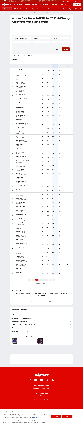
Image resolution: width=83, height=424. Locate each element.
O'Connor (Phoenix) (20, 158)
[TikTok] (64, 1)
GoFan (36, 402)
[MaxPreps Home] (6, 4)
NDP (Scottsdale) (19, 195)
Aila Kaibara (19, 198)
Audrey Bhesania (20, 156)
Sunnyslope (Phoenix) (20, 100)
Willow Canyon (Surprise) (21, 141)
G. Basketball (18, 4)
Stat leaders (58, 9)
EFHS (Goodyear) (19, 153)
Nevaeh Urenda (20, 111)
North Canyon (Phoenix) (21, 96)
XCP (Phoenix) (19, 87)
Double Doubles (41, 295)
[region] (41, 416)
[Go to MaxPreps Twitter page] (47, 380)
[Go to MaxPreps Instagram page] (41, 380)
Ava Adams (18, 94)
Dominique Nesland (21, 86)
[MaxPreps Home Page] (33, 13)
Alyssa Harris (19, 272)
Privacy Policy (45, 388)
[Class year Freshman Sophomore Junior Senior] (41, 42)
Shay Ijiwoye (19, 128)
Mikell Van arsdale (20, 161)
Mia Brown (18, 231)
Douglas (17, 149)
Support (40, 395)
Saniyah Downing (20, 181)
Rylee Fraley (19, 136)
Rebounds (27, 293)
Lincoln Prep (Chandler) (21, 236)
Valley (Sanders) (19, 269)
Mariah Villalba (19, 252)
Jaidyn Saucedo (20, 260)
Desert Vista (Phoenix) (20, 129)
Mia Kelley (18, 210)
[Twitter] (75, 1)
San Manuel (18, 253)
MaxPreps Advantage (41, 405)
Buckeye (17, 216)
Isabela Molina (19, 115)
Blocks (60, 293)
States (39, 9)
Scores (44, 9)
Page (17, 274)
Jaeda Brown (19, 132)
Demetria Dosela (20, 103)
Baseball (35, 4)
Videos (76, 9)
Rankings (50, 9)
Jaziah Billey (19, 119)
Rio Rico (17, 79)
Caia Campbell (19, 107)
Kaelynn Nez (19, 268)
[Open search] (66, 4)
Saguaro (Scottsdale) (20, 133)
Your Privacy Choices (41, 393)
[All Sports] (62, 4)
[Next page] (50, 280)
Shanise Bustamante (21, 123)
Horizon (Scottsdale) (20, 232)
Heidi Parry (18, 227)
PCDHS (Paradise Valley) (21, 174)
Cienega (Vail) (19, 211)
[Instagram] (72, 1)
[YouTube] (68, 1)
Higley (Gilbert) (19, 187)
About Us (37, 385)
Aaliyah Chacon (20, 243)
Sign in (77, 4)
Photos (65, 9)
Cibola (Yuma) (19, 116)
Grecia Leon (19, 239)
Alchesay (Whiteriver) (20, 166)
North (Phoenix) (19, 182)
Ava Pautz (18, 194)
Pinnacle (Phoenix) (20, 137)
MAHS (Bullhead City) (20, 220)
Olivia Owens (19, 173)
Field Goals (34, 293)
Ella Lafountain (20, 190)
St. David (17, 145)
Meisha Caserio (20, 206)
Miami (17, 71)
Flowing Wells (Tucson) (21, 112)
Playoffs (71, 9)
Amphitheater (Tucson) (21, 125)
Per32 (22, 293)
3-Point (47, 293)
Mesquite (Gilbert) (20, 224)
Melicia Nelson (19, 82)
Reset (57, 49)
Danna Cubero (19, 235)
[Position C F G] (61, 42)
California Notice (46, 391)
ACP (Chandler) (19, 162)
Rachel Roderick (20, 202)
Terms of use (35, 391)
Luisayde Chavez (20, 78)
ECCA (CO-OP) (19, 91)
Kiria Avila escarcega (21, 214)
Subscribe (36, 388)
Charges (65, 293)
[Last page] (53, 280)
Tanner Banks (19, 219)
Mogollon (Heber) (19, 228)
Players (33, 9)
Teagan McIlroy (20, 99)
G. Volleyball (54, 4)
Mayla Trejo (19, 144)
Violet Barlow (19, 90)
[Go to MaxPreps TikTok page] (30, 380)
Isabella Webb (19, 256)
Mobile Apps (45, 385)
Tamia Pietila (19, 70)
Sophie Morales (20, 74)
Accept (56, 416)
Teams (28, 9)
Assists (52, 293)
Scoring (18, 293)
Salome (17, 240)
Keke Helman (19, 140)
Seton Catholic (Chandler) (21, 75)
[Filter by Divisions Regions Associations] (61, 38)
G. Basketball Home (19, 9)
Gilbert (17, 108)
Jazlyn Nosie (19, 165)
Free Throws (41, 293)
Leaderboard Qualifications (29, 56)
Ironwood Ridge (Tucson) (21, 261)
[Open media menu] (70, 4)
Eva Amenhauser (20, 152)
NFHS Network (44, 402)
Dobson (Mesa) (19, 120)
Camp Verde (18, 203)
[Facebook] (79, 1)
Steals (56, 293)
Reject (67, 416)
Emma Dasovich (20, 264)
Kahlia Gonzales (20, 223)
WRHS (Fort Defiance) (20, 83)
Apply (66, 49)
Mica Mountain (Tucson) (21, 257)
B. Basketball (44, 4)
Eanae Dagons (19, 248)
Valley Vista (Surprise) (20, 178)
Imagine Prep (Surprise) (21, 245)
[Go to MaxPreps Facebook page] (53, 380)
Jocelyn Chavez (20, 177)
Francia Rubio (19, 148)
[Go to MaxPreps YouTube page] (35, 380)
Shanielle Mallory (20, 169)
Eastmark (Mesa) (19, 191)
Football (27, 4)
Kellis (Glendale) (19, 170)
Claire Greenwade (20, 185)
